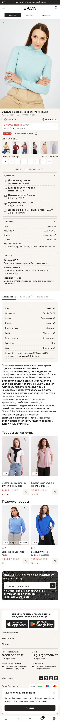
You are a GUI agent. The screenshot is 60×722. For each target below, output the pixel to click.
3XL (43, 161)
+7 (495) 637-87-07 (45, 655)
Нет (53, 343)
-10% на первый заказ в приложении (30, 2)
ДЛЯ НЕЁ (12, 15)
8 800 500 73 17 (12, 655)
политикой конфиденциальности (20, 595)
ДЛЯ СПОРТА (47, 15)
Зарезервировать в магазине (28, 169)
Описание (9, 296)
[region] (29, 394)
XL (30, 161)
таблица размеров (50, 156)
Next (56, 433)
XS (4, 161)
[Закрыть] (53, 693)
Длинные (50, 328)
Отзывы (26, 296)
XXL (37, 161)
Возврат (42, 296)
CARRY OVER (50, 230)
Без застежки (49, 338)
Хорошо (30, 708)
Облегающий (49, 333)
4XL (49, 161)
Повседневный (49, 235)
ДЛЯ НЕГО (30, 15)
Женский (52, 226)
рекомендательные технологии (31, 701)
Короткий (51, 239)
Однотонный (49, 348)
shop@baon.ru (9, 658)
